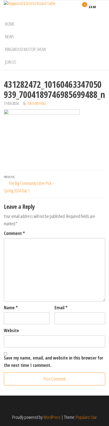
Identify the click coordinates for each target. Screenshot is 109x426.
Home (9, 24)
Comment (14, 233)
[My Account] (75, 7)
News (9, 36)
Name (11, 307)
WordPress (52, 417)
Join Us (10, 62)
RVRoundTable (36, 103)
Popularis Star (86, 417)
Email (61, 307)
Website (11, 330)
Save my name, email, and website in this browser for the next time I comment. (53, 361)
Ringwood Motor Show (25, 49)
